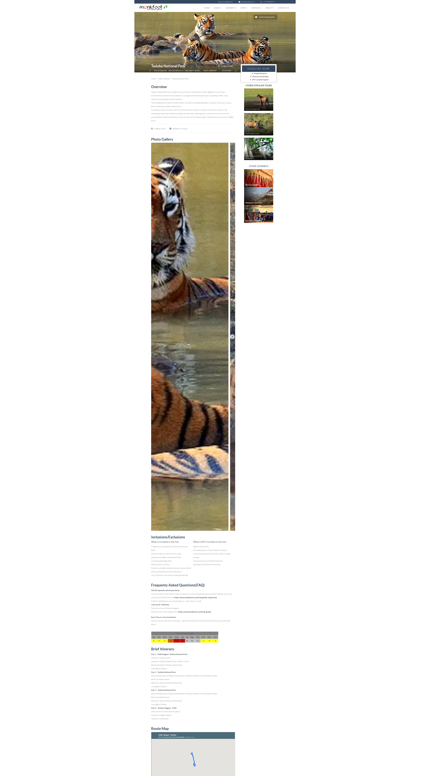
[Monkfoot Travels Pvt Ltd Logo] (151, 8)
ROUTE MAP (226, 71)
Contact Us (283, 8)
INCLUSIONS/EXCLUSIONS (177, 71)
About (269, 8)
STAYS (243, 8)
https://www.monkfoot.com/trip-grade (194, 612)
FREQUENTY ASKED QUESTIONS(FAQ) (193, 71)
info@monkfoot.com (248, 2)
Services (256, 8)
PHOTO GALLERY (160, 71)
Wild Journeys (164, 79)
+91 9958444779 (268, 2)
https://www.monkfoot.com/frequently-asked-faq (195, 597)
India (216, 8)
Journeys (229, 8)
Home (207, 8)
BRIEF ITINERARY (210, 71)
